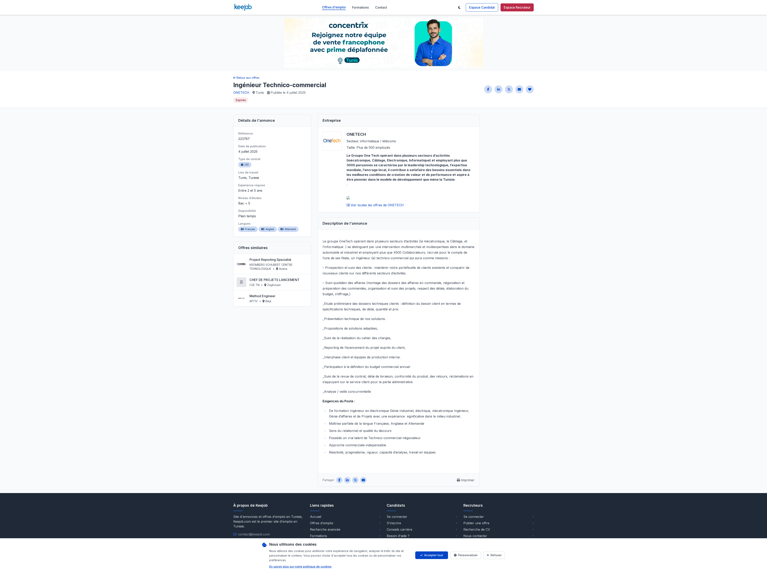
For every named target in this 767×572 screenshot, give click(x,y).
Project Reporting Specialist (270, 260)
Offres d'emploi (334, 7)
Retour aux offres (247, 77)
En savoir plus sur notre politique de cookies (300, 566)
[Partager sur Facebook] (488, 89)
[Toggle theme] (459, 7)
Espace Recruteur (517, 7)
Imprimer (468, 480)
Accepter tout (433, 555)
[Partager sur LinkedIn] (499, 89)
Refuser (496, 555)
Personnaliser (468, 555)
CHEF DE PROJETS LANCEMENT (274, 280)
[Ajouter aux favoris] (530, 89)
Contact (381, 7)
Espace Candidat (482, 7)
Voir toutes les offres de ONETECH (377, 205)
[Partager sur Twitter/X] (509, 89)
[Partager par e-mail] (519, 89)
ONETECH (241, 93)
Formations (360, 7)
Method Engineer (262, 296)
